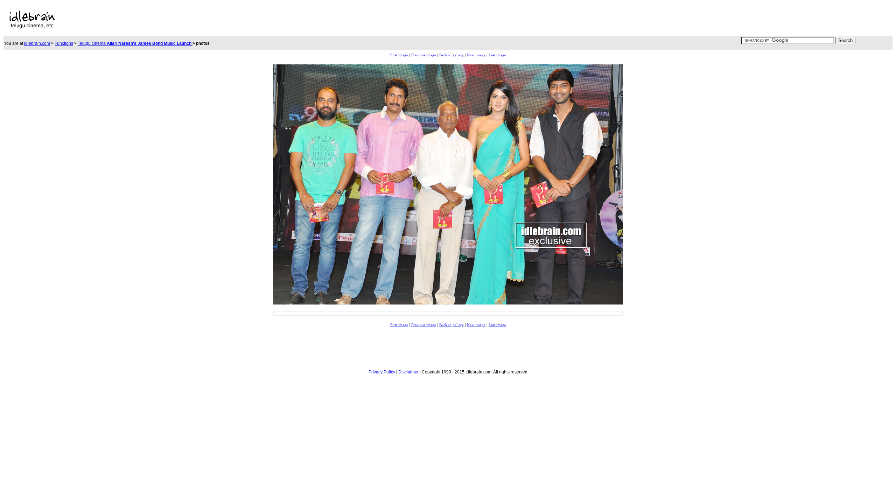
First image (399, 55)
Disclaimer (408, 372)
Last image (497, 55)
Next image (476, 55)
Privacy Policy (382, 372)
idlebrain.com (37, 43)
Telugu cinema (135, 43)
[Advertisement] (293, 19)
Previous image (423, 55)
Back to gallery (451, 55)
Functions (64, 43)
